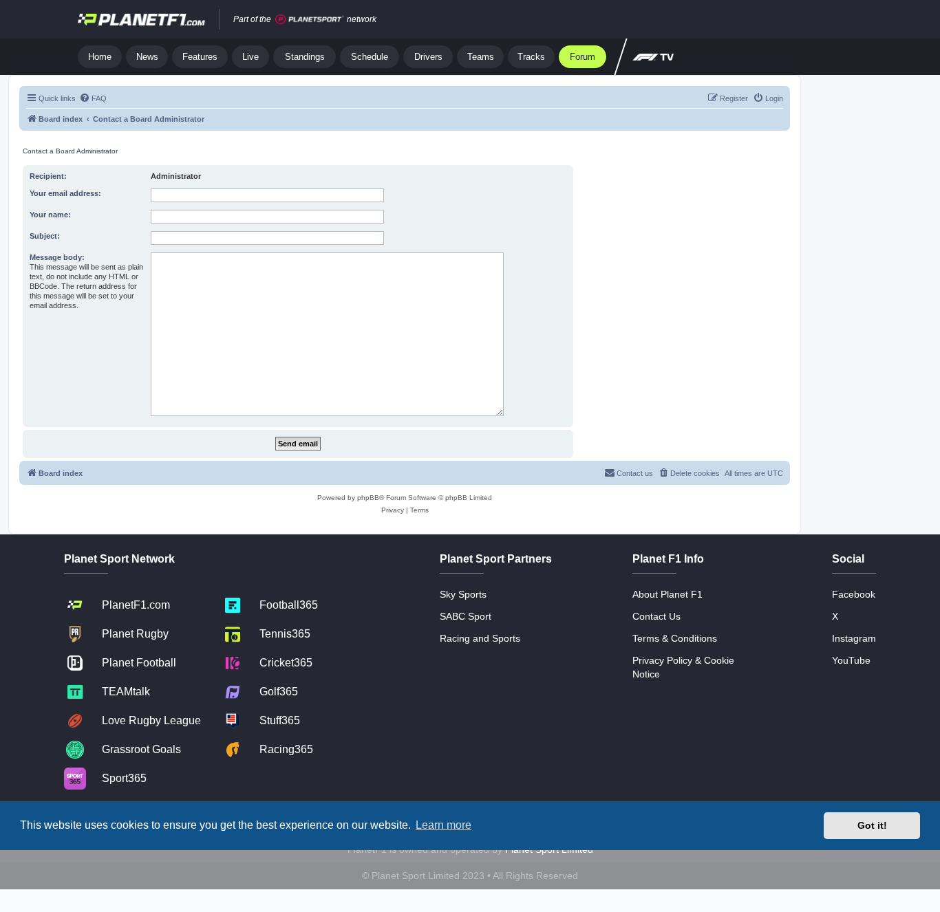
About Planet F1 (667, 594)
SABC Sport (465, 616)
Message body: (57, 257)
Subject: (45, 236)
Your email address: (65, 193)
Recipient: (48, 176)
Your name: (50, 214)
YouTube (851, 660)
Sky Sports (463, 594)
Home (99, 57)
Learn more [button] (443, 825)
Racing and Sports (480, 638)
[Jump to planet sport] (309, 19)
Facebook (853, 594)
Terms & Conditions (674, 638)
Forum (582, 57)
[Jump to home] (141, 19)
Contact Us (656, 616)
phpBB (368, 497)
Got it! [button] (872, 825)
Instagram (854, 638)
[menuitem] (93, 98)
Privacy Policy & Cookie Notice (683, 667)
